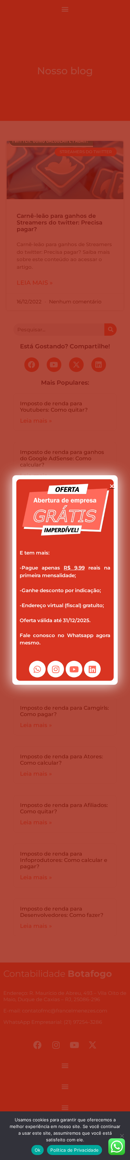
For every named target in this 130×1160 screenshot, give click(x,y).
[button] (111, 486)
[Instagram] (55, 669)
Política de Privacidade (74, 1150)
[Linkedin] (92, 669)
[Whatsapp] (37, 669)
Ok (38, 1150)
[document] (65, 580)
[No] (121, 1135)
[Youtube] (74, 669)
